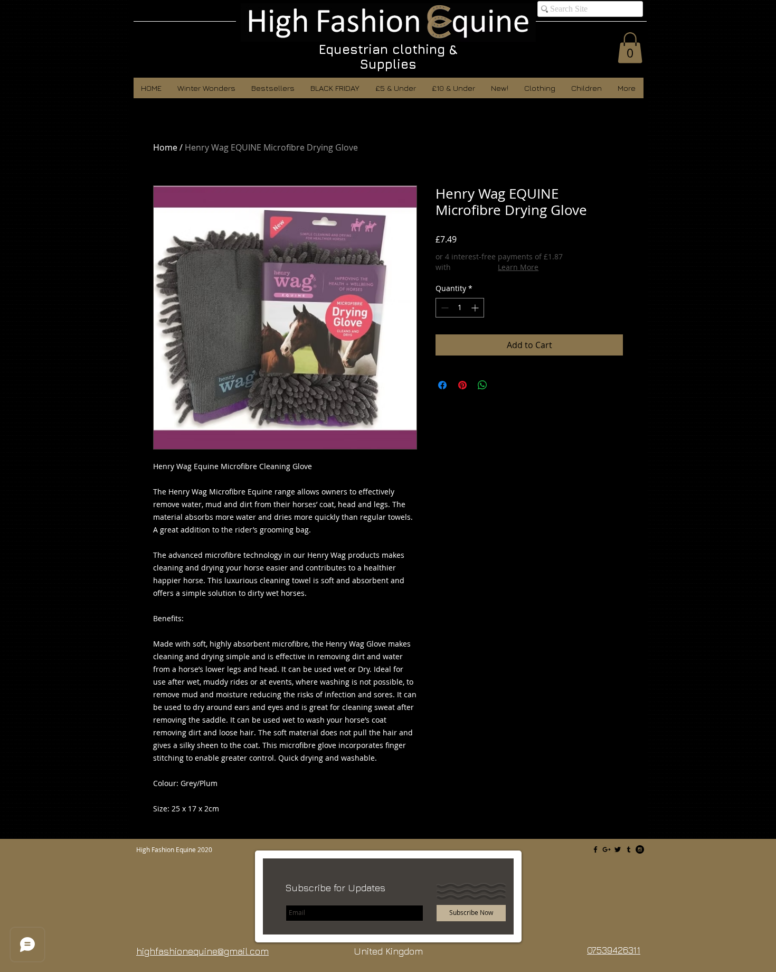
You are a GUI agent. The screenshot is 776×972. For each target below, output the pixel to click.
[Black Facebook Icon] (595, 849)
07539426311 (613, 950)
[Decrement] (443, 307)
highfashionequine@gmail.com (202, 951)
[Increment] (475, 307)
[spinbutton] (459, 307)
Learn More (518, 267)
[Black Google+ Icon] (606, 849)
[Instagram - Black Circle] (640, 849)
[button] (630, 47)
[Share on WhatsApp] (482, 385)
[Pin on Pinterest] (462, 385)
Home (165, 147)
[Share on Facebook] (442, 385)
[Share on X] (502, 385)
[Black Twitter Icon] (617, 849)
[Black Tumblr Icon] (628, 849)
